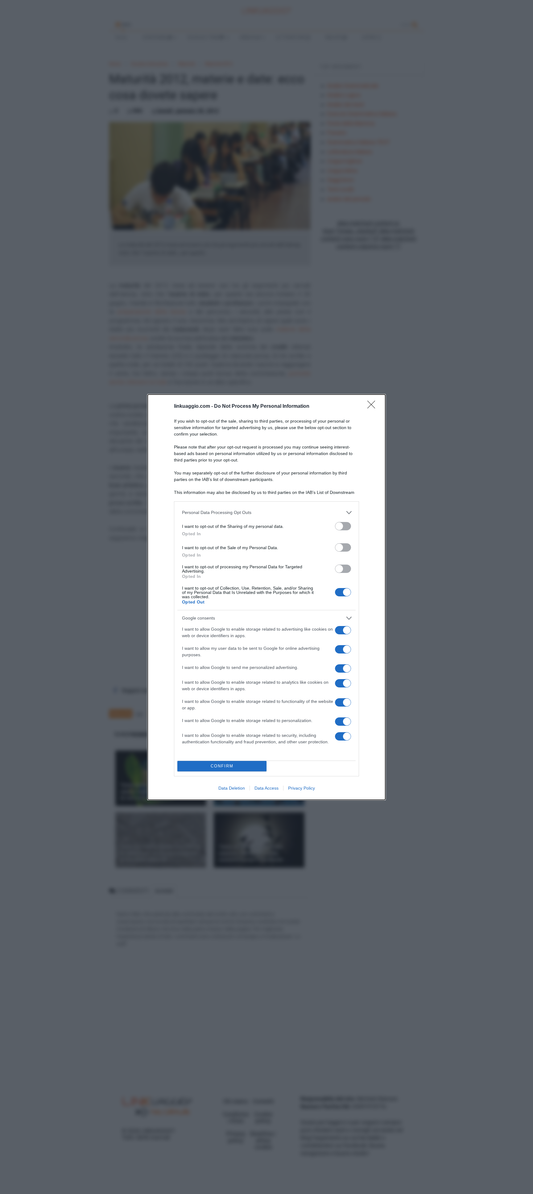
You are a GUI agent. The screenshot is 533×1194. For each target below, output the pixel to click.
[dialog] (266, 597)
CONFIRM (222, 766)
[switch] (343, 526)
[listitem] (266, 512)
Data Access (266, 788)
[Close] (373, 406)
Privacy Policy (301, 788)
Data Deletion (231, 788)
